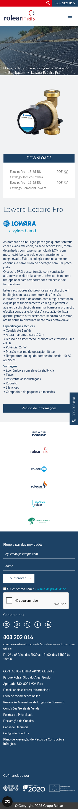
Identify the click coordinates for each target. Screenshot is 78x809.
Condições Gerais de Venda (21, 708)
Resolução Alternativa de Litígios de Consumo (33, 702)
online (36, 696)
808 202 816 (65, 3)
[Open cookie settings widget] (7, 801)
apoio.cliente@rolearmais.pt (31, 690)
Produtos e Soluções (33, 68)
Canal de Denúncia (15, 727)
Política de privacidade (50, 589)
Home (7, 68)
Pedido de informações (39, 408)
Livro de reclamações (17, 696)
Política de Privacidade (18, 714)
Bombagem (16, 72)
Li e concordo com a (36, 589)
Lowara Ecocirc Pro (45, 72)
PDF (60, 171)
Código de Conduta (16, 733)
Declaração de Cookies (18, 721)
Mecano (61, 68)
